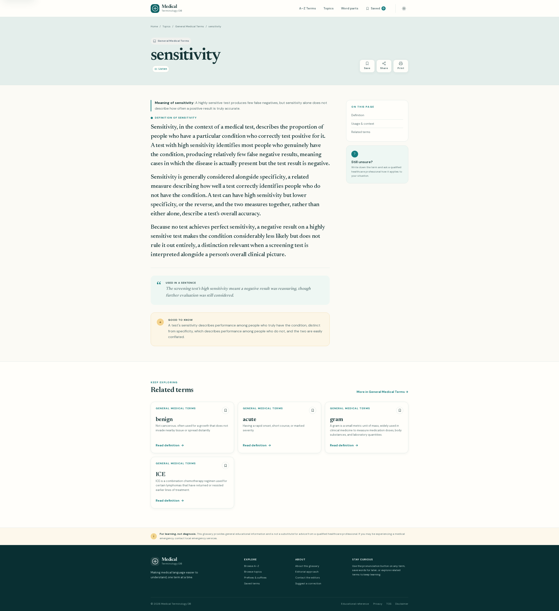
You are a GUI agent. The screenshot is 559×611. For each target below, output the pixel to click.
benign (164, 420)
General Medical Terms (189, 26)
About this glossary (307, 566)
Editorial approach (307, 571)
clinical (256, 255)
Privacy (377, 604)
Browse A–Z (251, 566)
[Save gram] (399, 410)
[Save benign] (225, 410)
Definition (357, 115)
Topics (328, 8)
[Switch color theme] (404, 8)
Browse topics (253, 571)
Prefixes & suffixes (255, 577)
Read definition (170, 445)
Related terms (360, 132)
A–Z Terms (307, 8)
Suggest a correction (308, 583)
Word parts (349, 8)
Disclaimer (401, 604)
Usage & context (362, 124)
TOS (388, 604)
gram (336, 420)
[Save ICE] (225, 465)
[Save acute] (312, 410)
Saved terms (252, 583)
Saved (378, 8)
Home (154, 26)
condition (234, 136)
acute (249, 420)
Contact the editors (307, 577)
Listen (163, 69)
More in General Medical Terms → (382, 392)
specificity (272, 177)
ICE (160, 475)
